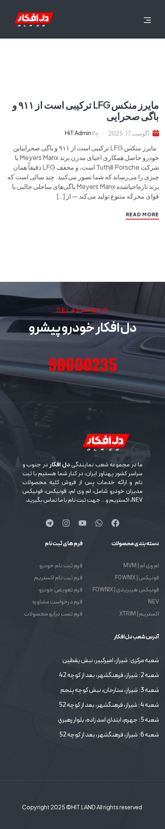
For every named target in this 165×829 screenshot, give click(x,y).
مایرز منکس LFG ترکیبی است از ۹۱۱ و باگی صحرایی (85, 110)
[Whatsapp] (99, 523)
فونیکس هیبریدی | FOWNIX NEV (125, 596)
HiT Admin (78, 132)
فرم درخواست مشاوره (57, 602)
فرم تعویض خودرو (60, 590)
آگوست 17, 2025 (128, 133)
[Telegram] (50, 523)
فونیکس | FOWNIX (137, 578)
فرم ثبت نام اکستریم (58, 578)
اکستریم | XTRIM (139, 614)
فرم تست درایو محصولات (53, 614)
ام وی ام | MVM (141, 565)
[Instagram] (66, 523)
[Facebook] (115, 523)
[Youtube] (82, 523)
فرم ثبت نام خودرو (60, 565)
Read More (142, 214)
